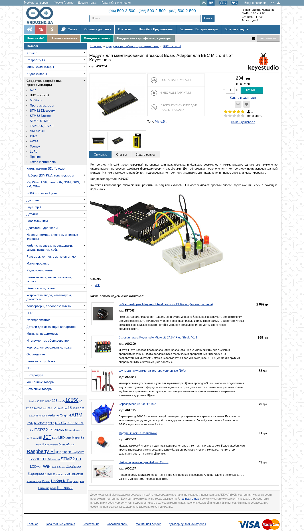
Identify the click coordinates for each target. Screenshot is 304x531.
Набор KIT (60, 481)
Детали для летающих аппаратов (50, 326)
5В (69, 408)
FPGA (34, 141)
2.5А (39, 408)
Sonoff (34, 459)
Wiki (97, 285)
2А (54, 408)
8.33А (32, 415)
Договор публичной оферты (187, 524)
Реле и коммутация (40, 288)
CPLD (51, 423)
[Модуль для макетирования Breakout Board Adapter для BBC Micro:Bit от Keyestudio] (118, 102)
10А (42, 401)
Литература (34, 375)
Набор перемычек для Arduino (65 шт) (144, 462)
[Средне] (234, 116)
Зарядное (36, 474)
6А (74, 408)
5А (65, 408)
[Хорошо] (238, 116)
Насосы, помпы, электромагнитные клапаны (52, 236)
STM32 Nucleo (40, 115)
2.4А (34, 408)
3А (58, 408)
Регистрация (91, 524)
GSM (36, 438)
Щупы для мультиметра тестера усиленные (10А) (152, 370)
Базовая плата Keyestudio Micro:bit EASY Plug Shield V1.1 (158, 337)
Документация (87, 2)
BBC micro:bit (39, 95)
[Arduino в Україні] (43, 15)
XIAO (33, 136)
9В (37, 415)
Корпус (46, 481)
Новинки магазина (64, 38)
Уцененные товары (40, 382)
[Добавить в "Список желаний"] (246, 104)
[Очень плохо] (226, 116)
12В (55, 400)
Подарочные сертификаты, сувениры (144, 38)
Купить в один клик (243, 97)
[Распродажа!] (41, 29)
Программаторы (42, 105)
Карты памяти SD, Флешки (45, 168)
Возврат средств (236, 29)
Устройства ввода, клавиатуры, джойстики (49, 297)
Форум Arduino (63, 2)
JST (47, 437)
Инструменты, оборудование (47, 340)
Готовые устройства (40, 361)
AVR (33, 90)
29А (50, 408)
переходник (76, 481)
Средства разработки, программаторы (44, 82)
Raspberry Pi (35, 60)
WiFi (47, 466)
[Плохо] (230, 116)
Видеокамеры (36, 74)
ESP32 (41, 429)
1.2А (31, 401)
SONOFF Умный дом (41, 193)
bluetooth (40, 423)
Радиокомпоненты (39, 270)
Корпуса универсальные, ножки (49, 347)
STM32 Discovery (42, 110)
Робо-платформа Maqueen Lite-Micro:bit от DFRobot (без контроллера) (166, 304)
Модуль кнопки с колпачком (138, 433)
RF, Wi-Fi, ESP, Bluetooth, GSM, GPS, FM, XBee (53, 184)
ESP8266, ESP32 (42, 126)
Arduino (31, 53)
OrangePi (64, 444)
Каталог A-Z (35, 38)
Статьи (72, 29)
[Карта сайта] (278, 2)
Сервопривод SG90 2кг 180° (137, 404)
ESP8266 (56, 430)
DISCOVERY (75, 423)
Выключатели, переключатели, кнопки (49, 279)
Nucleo (46, 444)
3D (28, 368)
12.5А (48, 401)
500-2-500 (121, 10)
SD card (72, 452)
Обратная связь (117, 524)
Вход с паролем (255, 2)
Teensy (35, 146)
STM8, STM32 (40, 121)
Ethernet (70, 430)
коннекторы (34, 481)
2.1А (28, 408)
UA (204, 2)
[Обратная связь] (273, 2)
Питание (43, 488)
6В (77, 408)
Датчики (32, 214)
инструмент (75, 474)
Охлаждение (35, 354)
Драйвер (73, 466)
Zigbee (62, 467)
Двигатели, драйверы (42, 228)
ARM (76, 415)
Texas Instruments (43, 162)
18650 (72, 400)
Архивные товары (39, 389)
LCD (55, 437)
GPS (29, 437)
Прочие (35, 156)
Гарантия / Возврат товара (199, 29)
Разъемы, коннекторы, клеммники (51, 256)
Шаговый (65, 488)
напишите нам (189, 498)
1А (80, 401)
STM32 (68, 458)
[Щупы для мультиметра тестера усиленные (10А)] (103, 380)
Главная (32, 524)
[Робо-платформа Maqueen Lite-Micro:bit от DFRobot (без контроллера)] (103, 314)
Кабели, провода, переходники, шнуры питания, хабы (49, 247)
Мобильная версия (36, 2)
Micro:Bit (78, 437)
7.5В (82, 408)
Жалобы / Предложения (155, 29)
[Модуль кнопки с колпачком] (103, 442)
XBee (55, 466)
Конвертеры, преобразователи (48, 306)
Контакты (125, 29)
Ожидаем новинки (97, 38)
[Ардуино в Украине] (29, 29)
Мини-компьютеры (40, 67)
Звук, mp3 (33, 207)
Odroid (54, 444)
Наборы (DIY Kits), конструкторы (50, 175)
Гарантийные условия (116, 2)
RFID (58, 452)
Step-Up (55, 459)
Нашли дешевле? (243, 122)
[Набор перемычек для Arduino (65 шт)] (103, 472)
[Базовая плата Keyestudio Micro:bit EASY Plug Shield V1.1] (103, 347)
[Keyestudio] (263, 62)
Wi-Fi (39, 467)
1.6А (36, 401)
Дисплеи (32, 200)
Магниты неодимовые (42, 333)
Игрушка (50, 474)
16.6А (61, 401)
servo (80, 452)
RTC (64, 452)
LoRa (33, 151)
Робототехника (37, 221)
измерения (62, 474)
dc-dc (60, 422)
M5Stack (36, 100)
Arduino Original (59, 415)
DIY (31, 430)
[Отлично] (243, 116)
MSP (38, 444)
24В (45, 408)
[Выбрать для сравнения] (238, 104)
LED (29, 313)
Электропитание (38, 320)
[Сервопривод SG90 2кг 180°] (103, 413)
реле (53, 488)
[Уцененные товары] (52, 29)
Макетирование (37, 263)
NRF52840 (37, 131)
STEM (45, 459)
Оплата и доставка (97, 29)
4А (61, 408)
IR (40, 437)
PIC (73, 444)
